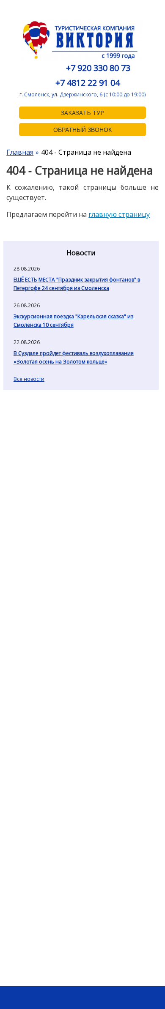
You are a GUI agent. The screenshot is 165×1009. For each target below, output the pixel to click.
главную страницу (119, 214)
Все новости (29, 379)
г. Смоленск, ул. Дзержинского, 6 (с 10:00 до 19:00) (82, 94)
